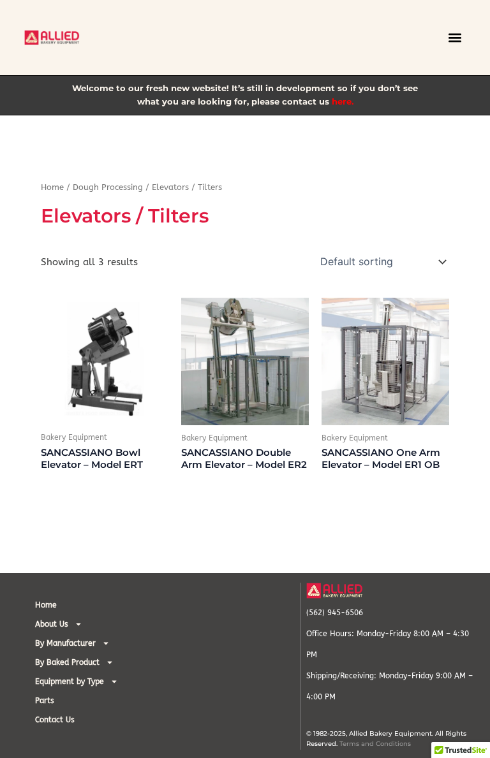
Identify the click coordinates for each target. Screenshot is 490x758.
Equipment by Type (69, 681)
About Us (51, 624)
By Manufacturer (65, 643)
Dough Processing (108, 187)
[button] (455, 37)
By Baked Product (67, 662)
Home (52, 187)
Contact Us (55, 719)
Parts (44, 700)
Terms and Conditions (375, 744)
